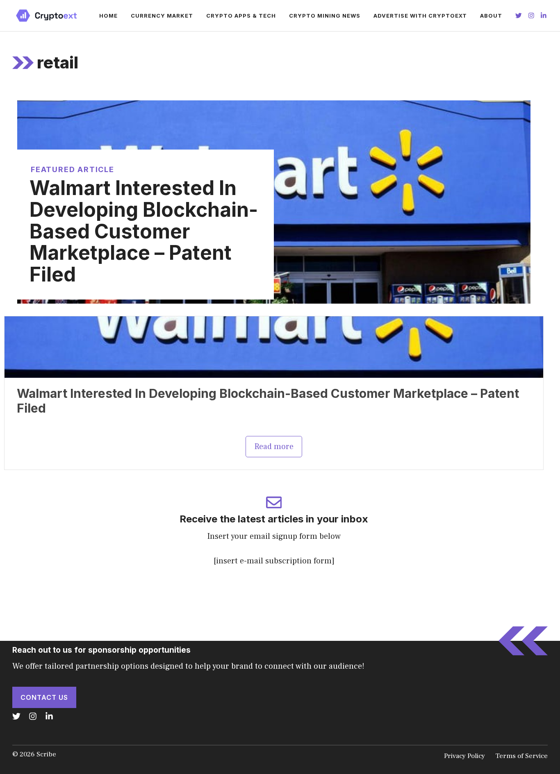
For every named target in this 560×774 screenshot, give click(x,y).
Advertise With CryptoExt (420, 15)
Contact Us (44, 697)
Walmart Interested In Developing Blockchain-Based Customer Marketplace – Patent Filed (144, 231)
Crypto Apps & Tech (241, 15)
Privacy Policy (464, 755)
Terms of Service (521, 755)
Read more (274, 446)
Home (108, 15)
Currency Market (162, 15)
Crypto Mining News (324, 15)
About (491, 15)
